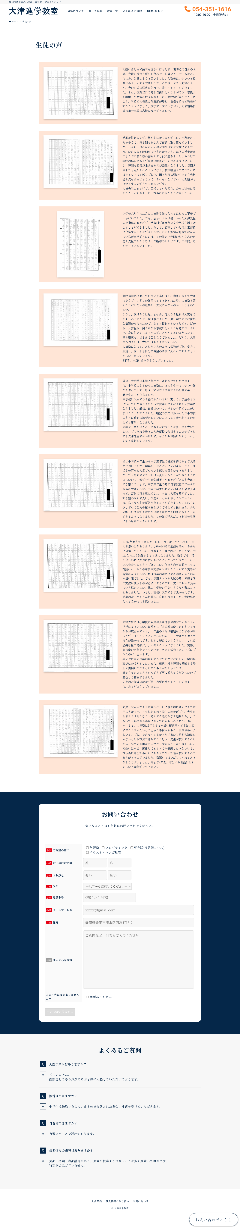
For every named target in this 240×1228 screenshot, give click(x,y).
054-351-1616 (211, 11)
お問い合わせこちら (213, 1219)
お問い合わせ (140, 1201)
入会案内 (97, 1201)
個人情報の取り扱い (117, 1201)
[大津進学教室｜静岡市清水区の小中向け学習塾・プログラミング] (33, 11)
